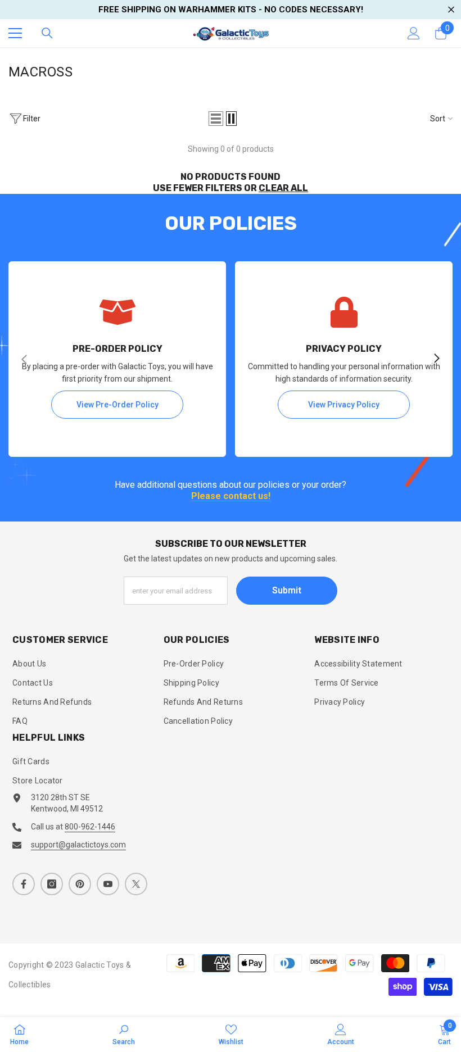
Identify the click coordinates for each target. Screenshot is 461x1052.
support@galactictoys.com (78, 844)
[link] (123, 1034)
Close (451, 10)
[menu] (15, 33)
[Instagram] (51, 884)
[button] (216, 118)
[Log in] (414, 33)
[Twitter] (136, 884)
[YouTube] (108, 884)
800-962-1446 (90, 826)
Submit (286, 590)
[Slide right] (436, 359)
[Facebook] (23, 884)
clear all (283, 188)
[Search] (47, 33)
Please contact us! (230, 496)
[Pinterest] (80, 884)
